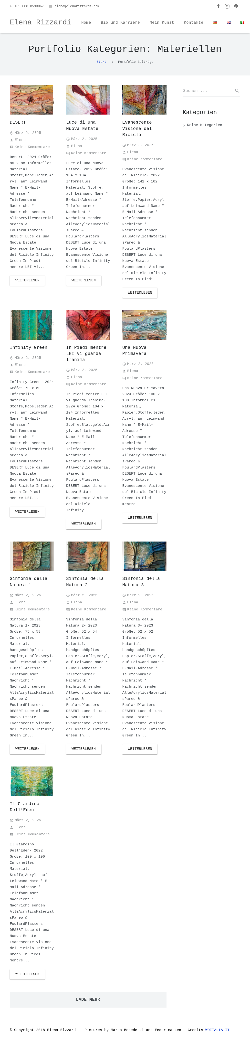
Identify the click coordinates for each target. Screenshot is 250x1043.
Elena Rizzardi (40, 22)
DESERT (18, 122)
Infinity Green (28, 347)
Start (101, 62)
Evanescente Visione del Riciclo (137, 128)
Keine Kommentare (32, 147)
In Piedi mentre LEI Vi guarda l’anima (86, 353)
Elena (20, 140)
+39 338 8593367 (29, 6)
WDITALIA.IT (218, 1030)
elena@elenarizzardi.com (76, 6)
